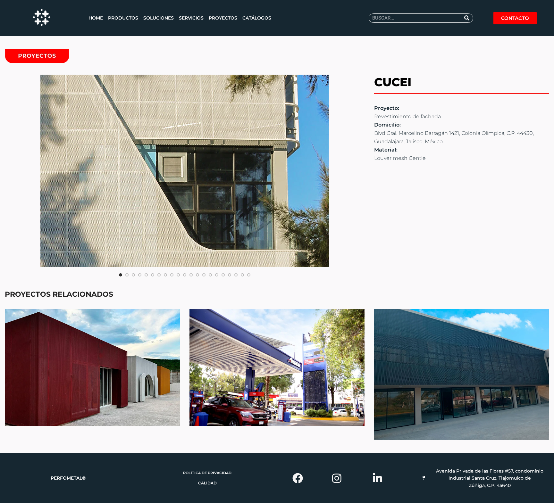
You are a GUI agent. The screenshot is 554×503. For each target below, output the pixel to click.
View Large (175, 314)
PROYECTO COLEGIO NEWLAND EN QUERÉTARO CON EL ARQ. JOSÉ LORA (92, 367)
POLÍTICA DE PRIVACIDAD (207, 473)
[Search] (467, 18)
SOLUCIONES (158, 18)
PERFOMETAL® (68, 478)
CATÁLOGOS (256, 18)
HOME (95, 18)
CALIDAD (207, 483)
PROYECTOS (223, 18)
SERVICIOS (191, 18)
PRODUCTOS (123, 18)
